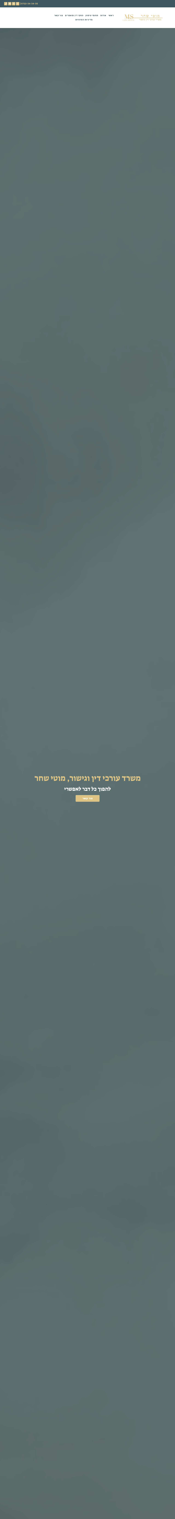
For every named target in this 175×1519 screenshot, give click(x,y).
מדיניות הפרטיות (84, 19)
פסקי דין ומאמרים (74, 15)
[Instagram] (13, 3)
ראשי (111, 15)
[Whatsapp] (17, 3)
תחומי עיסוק (91, 15)
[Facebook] (9, 3)
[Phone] (5, 3)
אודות (103, 15)
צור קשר (58, 15)
